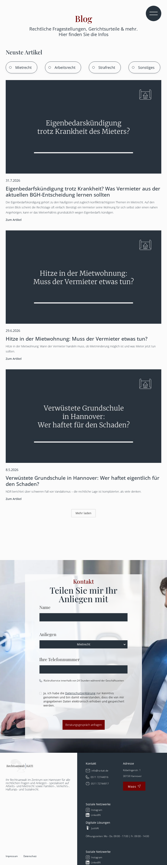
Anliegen (47, 634)
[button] (153, 13)
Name (45, 607)
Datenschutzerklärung (80, 693)
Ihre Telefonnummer (59, 659)
